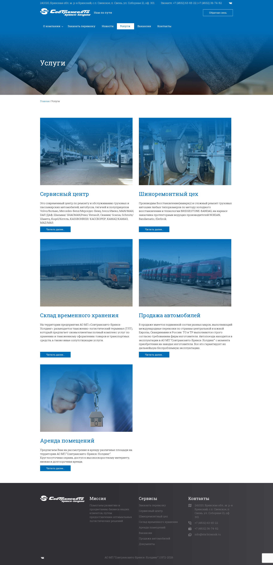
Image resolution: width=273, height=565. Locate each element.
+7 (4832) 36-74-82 (210, 3)
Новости (108, 26)
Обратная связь (218, 12)
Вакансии (144, 26)
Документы (147, 544)
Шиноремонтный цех (168, 193)
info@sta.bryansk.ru (208, 534)
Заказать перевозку (81, 26)
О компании (51, 26)
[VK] (230, 3)
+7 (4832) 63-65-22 (184, 3)
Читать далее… (55, 229)
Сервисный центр (64, 193)
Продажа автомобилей (169, 315)
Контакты (164, 26)
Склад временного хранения (79, 315)
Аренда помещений (67, 440)
